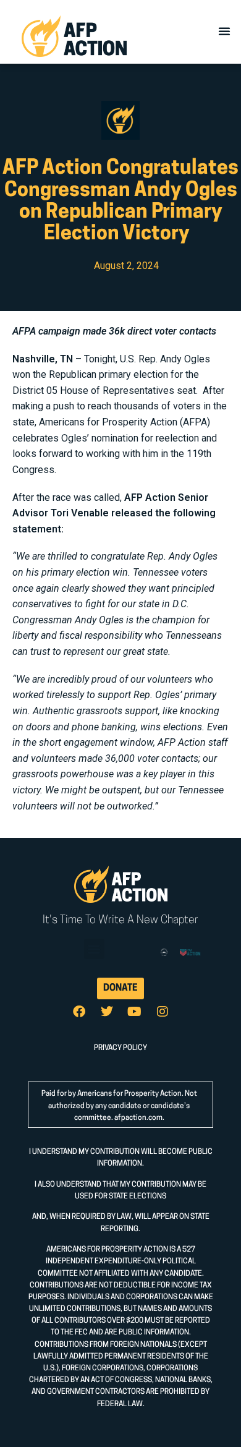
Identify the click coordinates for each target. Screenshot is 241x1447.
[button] (224, 31)
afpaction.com (138, 1118)
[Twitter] (107, 1011)
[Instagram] (162, 1011)
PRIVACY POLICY (120, 1048)
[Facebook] (79, 1011)
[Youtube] (134, 1011)
